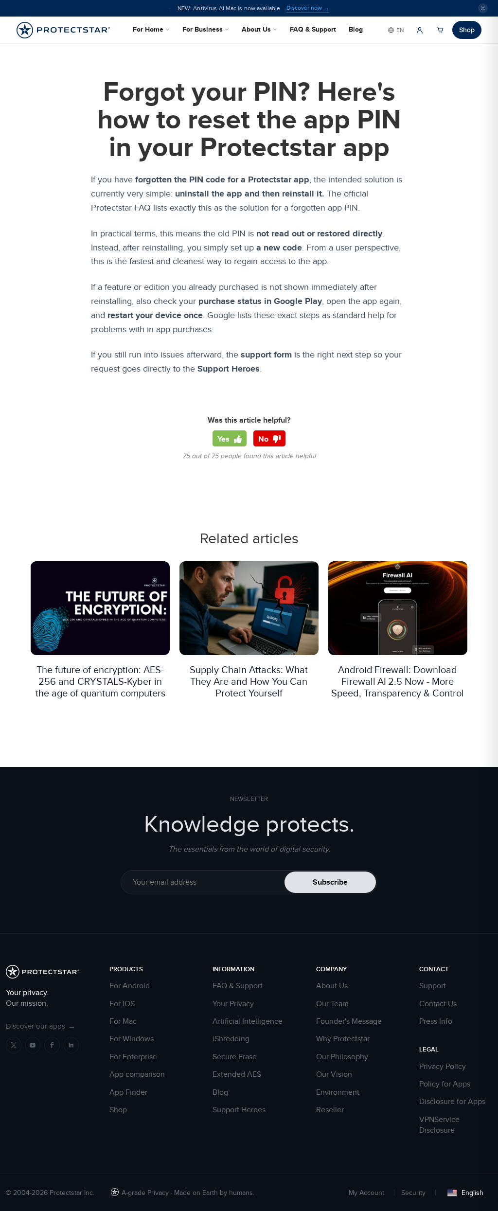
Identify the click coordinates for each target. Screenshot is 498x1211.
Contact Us (438, 1003)
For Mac (123, 1021)
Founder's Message (349, 1021)
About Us (256, 29)
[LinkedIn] (71, 1045)
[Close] (483, 8)
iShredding (231, 1038)
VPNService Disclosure (439, 1125)
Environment (337, 1092)
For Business (202, 29)
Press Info (435, 1021)
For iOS (122, 1003)
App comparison (137, 1074)
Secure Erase (235, 1056)
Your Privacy (233, 1003)
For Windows (131, 1038)
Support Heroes (239, 1109)
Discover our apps (40, 1026)
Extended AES (237, 1074)
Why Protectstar (343, 1038)
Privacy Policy (442, 1066)
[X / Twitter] (13, 1045)
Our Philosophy (342, 1056)
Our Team (332, 1003)
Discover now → (307, 8)
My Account (366, 1192)
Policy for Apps (444, 1084)
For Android (129, 985)
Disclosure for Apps (452, 1101)
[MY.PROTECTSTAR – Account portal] (419, 30)
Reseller (330, 1109)
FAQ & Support (313, 29)
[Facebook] (52, 1045)
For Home (148, 29)
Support (432, 985)
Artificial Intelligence (248, 1021)
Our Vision (334, 1074)
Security (413, 1192)
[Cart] (440, 30)
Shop (467, 30)
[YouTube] (33, 1045)
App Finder (128, 1092)
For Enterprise (133, 1056)
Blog (356, 29)
